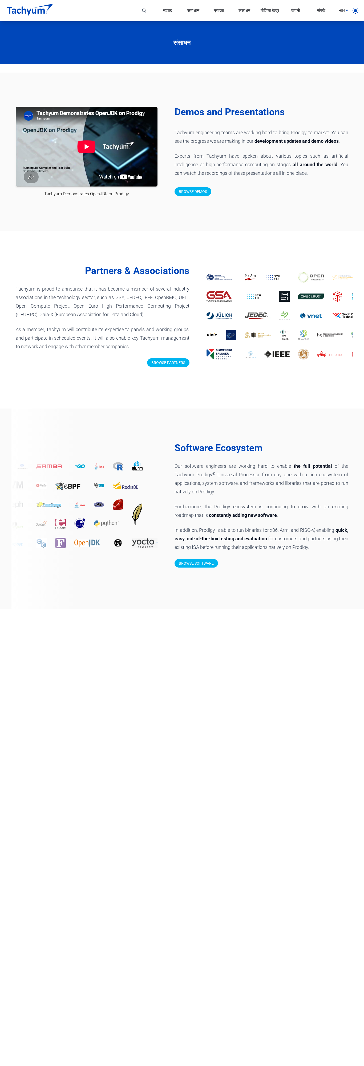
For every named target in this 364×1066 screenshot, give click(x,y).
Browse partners (168, 362)
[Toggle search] (144, 10)
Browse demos (193, 191)
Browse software (196, 563)
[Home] (29, 10)
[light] (355, 10)
